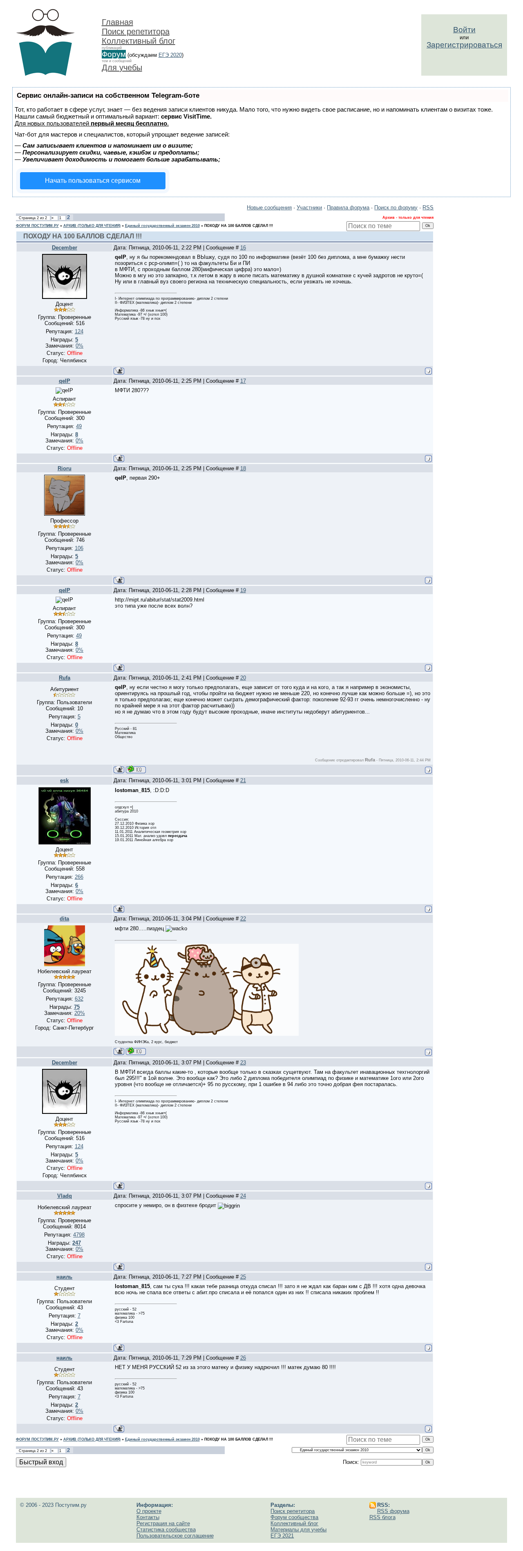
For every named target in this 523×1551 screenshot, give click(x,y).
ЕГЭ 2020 (170, 55)
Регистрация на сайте (163, 1523)
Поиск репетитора (136, 31)
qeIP (64, 381)
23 (243, 1062)
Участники (309, 207)
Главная (117, 22)
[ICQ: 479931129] (136, 769)
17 (243, 381)
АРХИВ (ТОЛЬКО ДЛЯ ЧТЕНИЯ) (92, 226)
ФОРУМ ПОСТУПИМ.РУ (37, 226)
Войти (464, 29)
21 (243, 780)
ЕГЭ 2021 (282, 1536)
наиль (64, 1277)
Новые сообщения (269, 207)
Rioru (65, 468)
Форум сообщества (294, 1517)
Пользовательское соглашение (175, 1536)
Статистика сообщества (166, 1529)
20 (243, 678)
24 (243, 1196)
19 (243, 590)
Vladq (64, 1196)
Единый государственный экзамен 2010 (162, 226)
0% (79, 346)
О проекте (148, 1511)
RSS (428, 207)
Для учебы (122, 67)
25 (243, 1277)
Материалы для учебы (298, 1529)
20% (79, 1013)
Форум (114, 54)
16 (243, 248)
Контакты (147, 1517)
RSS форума (393, 1511)
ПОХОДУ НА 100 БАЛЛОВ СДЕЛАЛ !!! (238, 226)
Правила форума (348, 207)
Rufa (64, 678)
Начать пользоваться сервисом (93, 180)
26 (243, 1358)
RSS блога (382, 1517)
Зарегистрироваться (464, 44)
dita (64, 919)
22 (243, 919)
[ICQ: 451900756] (136, 1051)
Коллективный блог (138, 40)
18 (243, 468)
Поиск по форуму (396, 207)
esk (64, 780)
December (64, 248)
